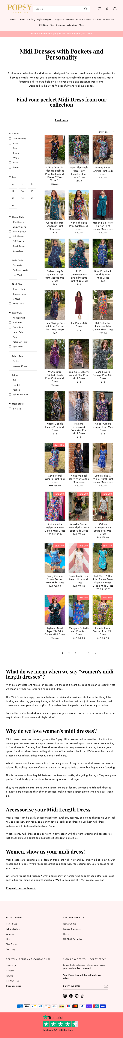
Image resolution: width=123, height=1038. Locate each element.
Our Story (10, 949)
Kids (52, 24)
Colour (15, 133)
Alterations (72, 24)
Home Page (11, 923)
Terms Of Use (69, 923)
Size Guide (11, 944)
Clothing (31, 19)
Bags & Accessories (64, 19)
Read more (61, 120)
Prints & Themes (83, 19)
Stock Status (18, 403)
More (81, 24)
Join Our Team (13, 980)
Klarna (66, 933)
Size (14, 177)
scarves (74, 817)
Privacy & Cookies (72, 928)
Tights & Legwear (45, 19)
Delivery (10, 970)
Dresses (21, 19)
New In (12, 19)
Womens (10, 933)
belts (85, 817)
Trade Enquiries (13, 985)
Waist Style (17, 260)
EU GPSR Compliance (73, 939)
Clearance (61, 24)
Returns (9, 975)
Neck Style (17, 284)
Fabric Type (18, 356)
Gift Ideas (43, 24)
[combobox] (61, 9)
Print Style (17, 312)
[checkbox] (22, 138)
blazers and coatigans (39, 838)
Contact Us (11, 965)
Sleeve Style (18, 217)
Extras (15, 375)
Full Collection (13, 928)
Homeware (108, 19)
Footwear (97, 19)
